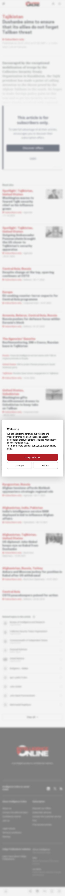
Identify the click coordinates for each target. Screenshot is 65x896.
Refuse (45, 465)
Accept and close (32, 457)
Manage (19, 465)
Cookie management (45, 445)
